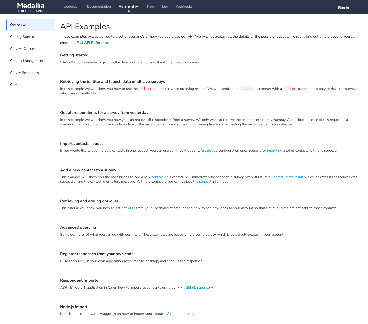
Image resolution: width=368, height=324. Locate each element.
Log (165, 6)
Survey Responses (24, 72)
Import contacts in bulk (81, 143)
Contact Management (26, 60)
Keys (151, 6)
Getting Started (22, 36)
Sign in (343, 7)
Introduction (70, 6)
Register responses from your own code (97, 254)
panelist (205, 181)
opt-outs (128, 208)
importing (274, 150)
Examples (129, 7)
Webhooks (184, 6)
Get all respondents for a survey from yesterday (104, 112)
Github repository (199, 287)
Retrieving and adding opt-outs (89, 201)
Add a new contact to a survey (88, 170)
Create (206, 150)
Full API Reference (92, 42)
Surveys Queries (23, 48)
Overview (18, 24)
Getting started (74, 55)
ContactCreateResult (287, 177)
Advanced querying (78, 227)
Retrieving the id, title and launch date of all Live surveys (112, 81)
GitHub (15, 84)
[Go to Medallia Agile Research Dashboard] (30, 7)
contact (157, 177)
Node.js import (73, 307)
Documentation (99, 6)
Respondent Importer (80, 280)
